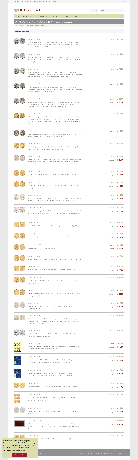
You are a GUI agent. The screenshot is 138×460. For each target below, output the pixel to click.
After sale (57, 16)
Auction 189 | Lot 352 (34, 131)
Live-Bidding (105, 454)
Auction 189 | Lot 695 (34, 278)
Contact (68, 16)
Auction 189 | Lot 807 (34, 316)
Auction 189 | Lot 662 (34, 266)
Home (17, 16)
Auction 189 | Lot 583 (34, 222)
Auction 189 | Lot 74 (34, 99)
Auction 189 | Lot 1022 (35, 436)
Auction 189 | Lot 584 (34, 234)
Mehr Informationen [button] (18, 450)
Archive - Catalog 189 (26, 25)
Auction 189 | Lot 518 (34, 195)
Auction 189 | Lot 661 (34, 256)
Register (122, 6)
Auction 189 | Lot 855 (34, 370)
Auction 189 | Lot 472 (34, 182)
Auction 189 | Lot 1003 (35, 421)
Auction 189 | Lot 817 (34, 330)
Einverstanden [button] (19, 455)
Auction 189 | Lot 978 (34, 408)
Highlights (44, 16)
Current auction (29, 16)
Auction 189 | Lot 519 (34, 208)
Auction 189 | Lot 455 (34, 156)
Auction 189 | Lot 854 (34, 357)
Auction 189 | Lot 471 (34, 171)
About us (114, 454)
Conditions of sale (94, 454)
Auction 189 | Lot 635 (34, 245)
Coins (43, 25)
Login (116, 6)
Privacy (121, 454)
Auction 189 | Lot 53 (34, 54)
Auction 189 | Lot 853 (34, 343)
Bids (93, 10)
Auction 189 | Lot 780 (34, 303)
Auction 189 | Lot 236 (34, 114)
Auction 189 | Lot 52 (34, 39)
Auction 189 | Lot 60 (34, 84)
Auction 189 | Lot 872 (34, 383)
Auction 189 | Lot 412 (34, 143)
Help (77, 16)
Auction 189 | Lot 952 (34, 395)
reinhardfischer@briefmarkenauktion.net (39, 1)
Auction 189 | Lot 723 (34, 290)
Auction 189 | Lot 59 (34, 69)
